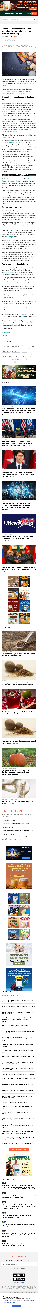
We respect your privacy (19, 1268)
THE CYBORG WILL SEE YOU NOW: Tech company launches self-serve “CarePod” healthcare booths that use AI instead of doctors (16, 506)
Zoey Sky (10, 36)
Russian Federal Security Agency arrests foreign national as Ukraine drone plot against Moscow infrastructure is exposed (18, 1019)
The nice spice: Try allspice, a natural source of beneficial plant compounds (18, 654)
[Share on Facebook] (7, 40)
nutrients (18, 46)
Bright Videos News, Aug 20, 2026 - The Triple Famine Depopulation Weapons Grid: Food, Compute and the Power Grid (19, 1234)
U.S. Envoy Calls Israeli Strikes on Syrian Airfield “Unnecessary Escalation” (15, 1026)
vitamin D (29, 47)
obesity (30, 46)
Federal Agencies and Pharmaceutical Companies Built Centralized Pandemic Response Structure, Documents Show (17, 1038)
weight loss (9, 49)
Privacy (3, 1287)
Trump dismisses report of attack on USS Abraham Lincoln (18, 1074)
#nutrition (7, 44)
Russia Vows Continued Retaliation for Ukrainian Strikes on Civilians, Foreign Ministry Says (18, 1063)
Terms (7, 1287)
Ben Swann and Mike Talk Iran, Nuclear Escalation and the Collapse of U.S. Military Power (19, 1196)
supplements (23, 47)
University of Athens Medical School (13, 143)
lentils (25, 301)
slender (9, 47)
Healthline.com (6, 332)
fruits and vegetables (14, 349)
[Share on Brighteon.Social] (3, 40)
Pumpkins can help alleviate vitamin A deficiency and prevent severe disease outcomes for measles (15, 772)
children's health (22, 44)
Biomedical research (11, 26)
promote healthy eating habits (13, 272)
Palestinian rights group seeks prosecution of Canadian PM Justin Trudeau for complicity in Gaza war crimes (18, 474)
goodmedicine (22, 45)
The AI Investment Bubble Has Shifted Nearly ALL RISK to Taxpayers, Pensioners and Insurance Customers (19, 1225)
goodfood (9, 45)
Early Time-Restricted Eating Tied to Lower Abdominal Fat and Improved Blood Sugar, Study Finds (18, 1138)
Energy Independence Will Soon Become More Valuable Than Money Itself (16, 1216)
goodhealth (15, 45)
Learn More (7, 1306)
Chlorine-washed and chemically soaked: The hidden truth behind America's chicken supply (18, 1090)
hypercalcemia (5, 46)
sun (12, 47)
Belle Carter (11, 406)
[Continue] (35, 1264)
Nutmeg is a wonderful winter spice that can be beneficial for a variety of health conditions (18, 684)
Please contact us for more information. (11, 839)
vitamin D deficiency (8, 362)
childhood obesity (14, 44)
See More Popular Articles (19, 1149)
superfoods (16, 47)
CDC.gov (4, 335)
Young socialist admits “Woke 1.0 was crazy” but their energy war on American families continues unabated (18, 1079)
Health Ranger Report (8, 1179)
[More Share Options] (15, 40)
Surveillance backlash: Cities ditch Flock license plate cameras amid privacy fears (16, 1144)
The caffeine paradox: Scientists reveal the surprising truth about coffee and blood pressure (18, 1118)
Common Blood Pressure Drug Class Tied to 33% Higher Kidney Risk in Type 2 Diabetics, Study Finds (17, 1132)
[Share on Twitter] (11, 40)
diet (28, 44)
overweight (4, 47)
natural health (12, 46)
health (27, 45)
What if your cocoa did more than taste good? (14, 1102)
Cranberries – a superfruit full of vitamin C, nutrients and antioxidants (17, 713)
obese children (24, 46)
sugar (23, 316)
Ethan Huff (11, 439)
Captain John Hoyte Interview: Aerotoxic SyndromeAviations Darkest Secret (14, 1244)
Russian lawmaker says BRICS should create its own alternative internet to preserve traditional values (19, 569)
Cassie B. (11, 470)
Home (3, 26)
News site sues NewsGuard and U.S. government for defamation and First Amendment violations (19, 538)
